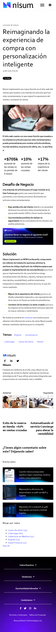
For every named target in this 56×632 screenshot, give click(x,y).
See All (6, 545)
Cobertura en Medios (21, 536)
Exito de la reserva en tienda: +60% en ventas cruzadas (15, 426)
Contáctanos (26, 600)
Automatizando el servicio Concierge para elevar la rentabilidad (41, 428)
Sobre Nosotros (27, 565)
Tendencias (27, 576)
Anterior (7, 393)
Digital (17, 335)
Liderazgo (9, 341)
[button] (42, 5)
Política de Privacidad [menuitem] (37, 615)
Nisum (7, 365)
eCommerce (31, 335)
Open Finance (17, 542)
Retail (40, 341)
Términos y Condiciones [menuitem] (18, 615)
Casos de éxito (26, 341)
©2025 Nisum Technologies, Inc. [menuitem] (28, 620)
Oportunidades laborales (26, 588)
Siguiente (48, 393)
